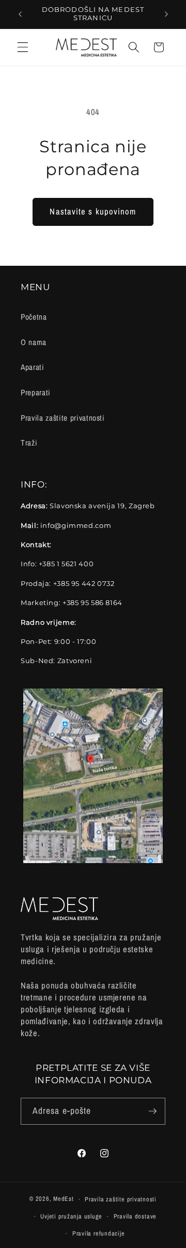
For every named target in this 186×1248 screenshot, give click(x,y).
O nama (34, 342)
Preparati (36, 392)
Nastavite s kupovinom (93, 211)
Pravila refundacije (98, 1233)
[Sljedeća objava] (166, 14)
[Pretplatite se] (152, 1111)
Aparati (32, 367)
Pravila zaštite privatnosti (63, 417)
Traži (29, 442)
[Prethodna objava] (20, 14)
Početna (34, 316)
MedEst (63, 1199)
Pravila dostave (135, 1216)
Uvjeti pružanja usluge (71, 1216)
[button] (22, 47)
